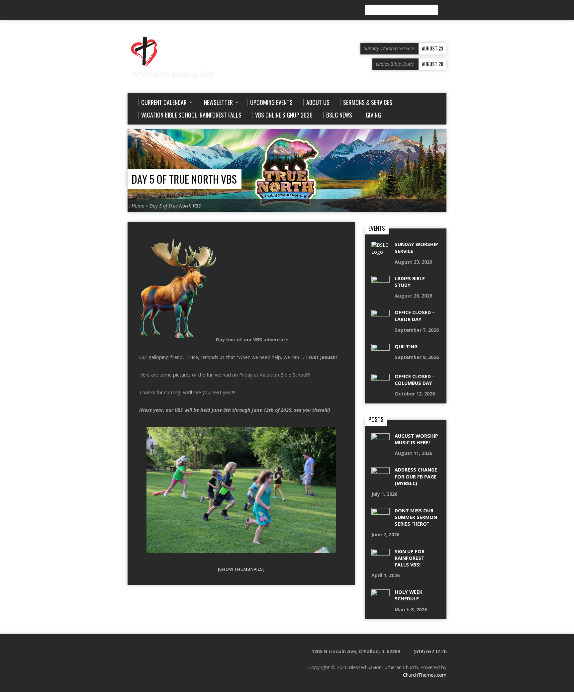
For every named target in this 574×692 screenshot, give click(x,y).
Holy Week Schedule (408, 595)
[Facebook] (140, 10)
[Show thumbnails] (241, 569)
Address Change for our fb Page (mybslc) (416, 476)
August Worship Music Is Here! (416, 439)
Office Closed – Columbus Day (415, 379)
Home (138, 206)
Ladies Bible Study (410, 281)
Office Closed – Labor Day (415, 315)
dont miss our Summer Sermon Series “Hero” (416, 517)
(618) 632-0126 (430, 651)
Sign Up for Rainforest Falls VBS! (410, 558)
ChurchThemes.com (424, 675)
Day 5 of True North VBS (184, 179)
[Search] (443, 10)
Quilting (406, 346)
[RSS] (130, 10)
